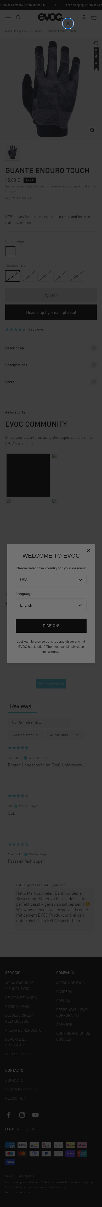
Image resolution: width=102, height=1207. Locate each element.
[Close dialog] (68, 23)
